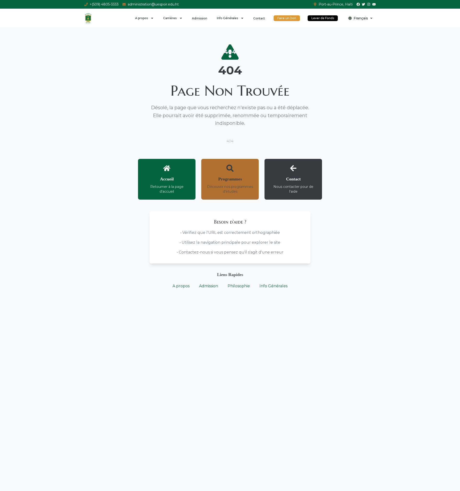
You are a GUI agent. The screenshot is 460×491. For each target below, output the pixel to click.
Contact (259, 18)
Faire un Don (286, 18)
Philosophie (239, 286)
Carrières (170, 18)
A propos (141, 18)
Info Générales (227, 18)
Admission (199, 18)
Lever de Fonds (322, 18)
